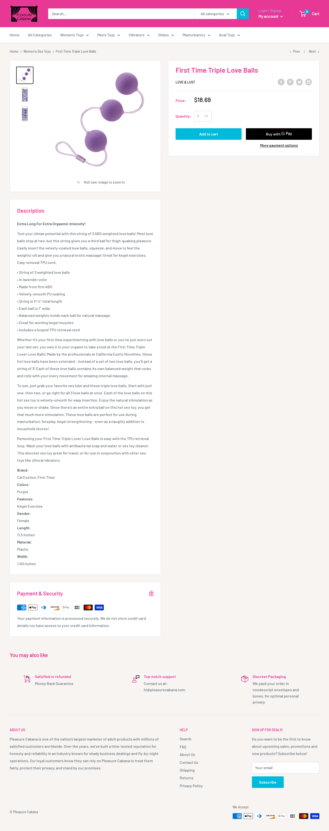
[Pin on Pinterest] (290, 81)
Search (185, 738)
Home (15, 34)
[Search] (243, 13)
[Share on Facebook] (281, 81)
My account (268, 16)
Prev (296, 51)
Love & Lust (185, 82)
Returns (186, 777)
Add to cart (208, 134)
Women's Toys (72, 34)
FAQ (183, 746)
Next (312, 51)
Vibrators (137, 34)
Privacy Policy (191, 785)
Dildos (163, 34)
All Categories (40, 34)
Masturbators (194, 34)
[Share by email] (308, 81)
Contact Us (189, 762)
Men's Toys (106, 34)
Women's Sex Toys (37, 51)
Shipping (187, 770)
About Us (187, 754)
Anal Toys (227, 34)
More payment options (279, 145)
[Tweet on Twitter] (299, 81)
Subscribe (267, 782)
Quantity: (183, 116)
